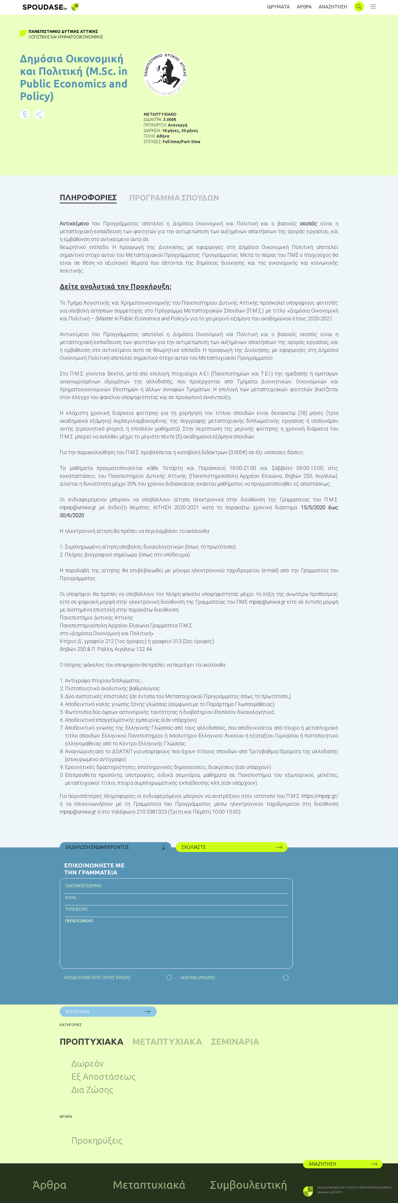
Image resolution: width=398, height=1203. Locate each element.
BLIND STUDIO (347, 1187)
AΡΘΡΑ (304, 6)
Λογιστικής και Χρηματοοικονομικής (66, 37)
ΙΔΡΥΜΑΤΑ (278, 6)
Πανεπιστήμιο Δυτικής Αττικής (63, 31)
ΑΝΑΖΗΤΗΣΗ (333, 6)
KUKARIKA (384, 1187)
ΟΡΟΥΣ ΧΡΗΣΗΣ (116, 977)
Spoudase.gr (324, 1192)
